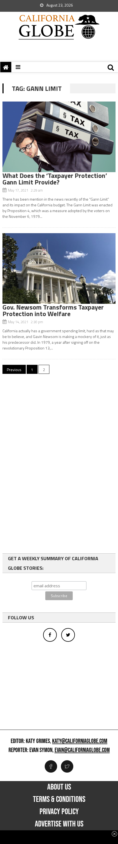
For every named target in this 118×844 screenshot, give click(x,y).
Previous (14, 369)
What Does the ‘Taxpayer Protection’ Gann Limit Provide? (54, 178)
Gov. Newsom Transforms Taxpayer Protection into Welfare (53, 310)
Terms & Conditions (59, 799)
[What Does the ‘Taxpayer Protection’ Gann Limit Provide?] (59, 137)
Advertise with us (59, 824)
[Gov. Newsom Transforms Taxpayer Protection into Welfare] (59, 268)
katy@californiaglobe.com (79, 741)
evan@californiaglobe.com (82, 750)
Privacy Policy (59, 812)
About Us (59, 787)
